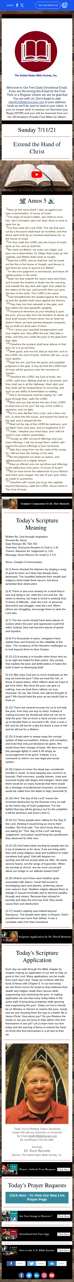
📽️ (22, 201)
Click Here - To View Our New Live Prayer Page (37, 1197)
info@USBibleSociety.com (26, 102)
